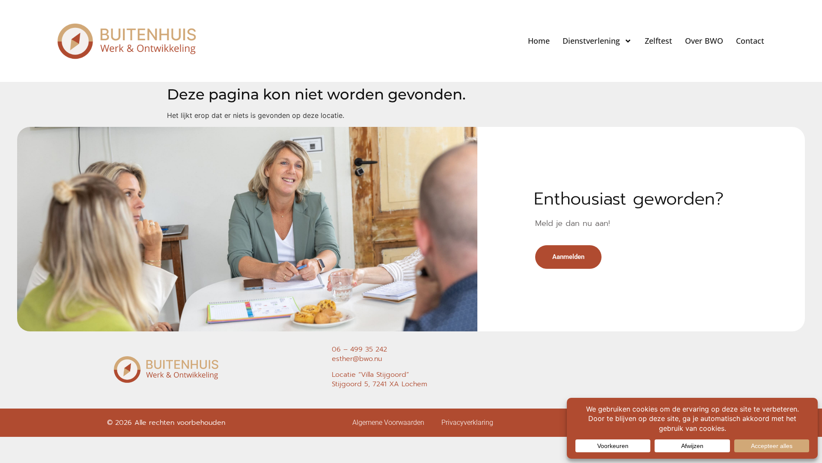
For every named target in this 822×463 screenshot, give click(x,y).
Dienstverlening (591, 41)
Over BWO (704, 41)
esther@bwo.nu (357, 359)
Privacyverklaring (467, 422)
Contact (750, 41)
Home (539, 41)
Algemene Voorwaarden (388, 422)
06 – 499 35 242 (359, 349)
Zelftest (658, 41)
